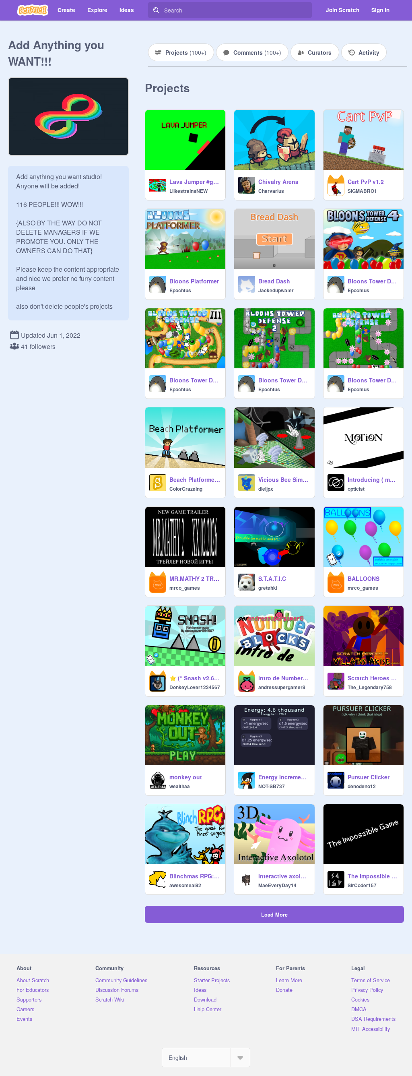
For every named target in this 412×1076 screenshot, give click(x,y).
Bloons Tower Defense (373, 380)
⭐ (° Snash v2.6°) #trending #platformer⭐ (194, 678)
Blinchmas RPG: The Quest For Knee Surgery (194, 876)
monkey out (185, 777)
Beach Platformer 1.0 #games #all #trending (194, 479)
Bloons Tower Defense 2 (283, 380)
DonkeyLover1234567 (194, 687)
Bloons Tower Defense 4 (373, 281)
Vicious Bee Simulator (283, 479)
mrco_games (184, 587)
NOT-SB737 (271, 786)
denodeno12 (362, 786)
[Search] (156, 10)
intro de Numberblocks (283, 678)
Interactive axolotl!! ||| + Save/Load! (283, 876)
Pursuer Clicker (368, 777)
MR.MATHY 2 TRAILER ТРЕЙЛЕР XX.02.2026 (194, 578)
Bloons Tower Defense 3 (194, 380)
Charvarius (271, 190)
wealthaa (179, 786)
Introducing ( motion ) (373, 479)
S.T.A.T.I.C (272, 578)
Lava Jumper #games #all (194, 182)
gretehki (267, 587)
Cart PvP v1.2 (366, 182)
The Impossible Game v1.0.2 (373, 876)
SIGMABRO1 (362, 190)
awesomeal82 (185, 885)
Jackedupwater (276, 290)
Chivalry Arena (278, 182)
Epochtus (180, 290)
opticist (356, 488)
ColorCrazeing (185, 488)
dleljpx (265, 488)
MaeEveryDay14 (277, 885)
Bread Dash (274, 281)
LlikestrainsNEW (188, 190)
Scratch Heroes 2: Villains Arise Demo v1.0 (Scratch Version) (373, 678)
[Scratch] (32, 10)
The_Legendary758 (370, 687)
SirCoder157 (362, 885)
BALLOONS (363, 578)
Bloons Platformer (194, 281)
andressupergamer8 (281, 687)
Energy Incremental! (283, 777)
